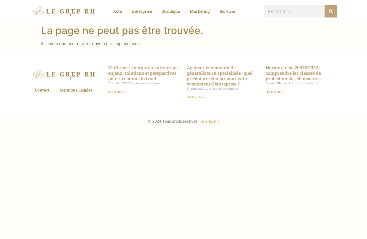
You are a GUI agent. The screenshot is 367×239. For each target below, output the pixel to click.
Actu (117, 11)
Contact (42, 89)
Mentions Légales (75, 89)
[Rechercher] (331, 11)
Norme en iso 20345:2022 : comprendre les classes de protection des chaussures (293, 72)
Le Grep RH (209, 121)
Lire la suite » (116, 92)
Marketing (200, 11)
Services (228, 11)
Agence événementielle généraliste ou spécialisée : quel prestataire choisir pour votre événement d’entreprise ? (220, 75)
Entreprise (142, 11)
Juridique (171, 11)
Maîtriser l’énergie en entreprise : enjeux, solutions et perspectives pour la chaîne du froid (143, 72)
